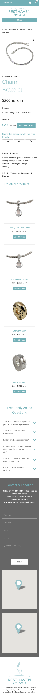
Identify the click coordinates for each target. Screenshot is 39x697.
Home (4, 30)
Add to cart (26, 125)
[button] (33, 40)
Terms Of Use (30, 690)
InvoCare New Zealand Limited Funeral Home (20, 692)
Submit (19, 562)
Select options (19, 237)
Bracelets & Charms (17, 30)
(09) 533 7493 (21, 491)
